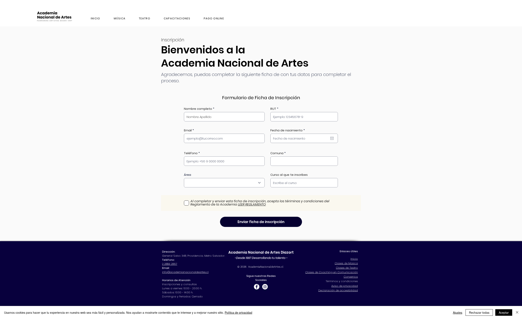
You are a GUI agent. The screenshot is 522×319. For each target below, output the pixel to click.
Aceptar (504, 312)
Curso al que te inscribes (289, 174)
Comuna (276, 153)
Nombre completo (198, 108)
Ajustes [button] (457, 312)
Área (187, 174)
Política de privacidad (238, 312)
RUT (273, 108)
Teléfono (191, 153)
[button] (177, 18)
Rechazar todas (479, 312)
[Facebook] (256, 286)
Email (188, 130)
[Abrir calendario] (332, 138)
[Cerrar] (517, 312)
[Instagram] (265, 286)
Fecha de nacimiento (288, 130)
